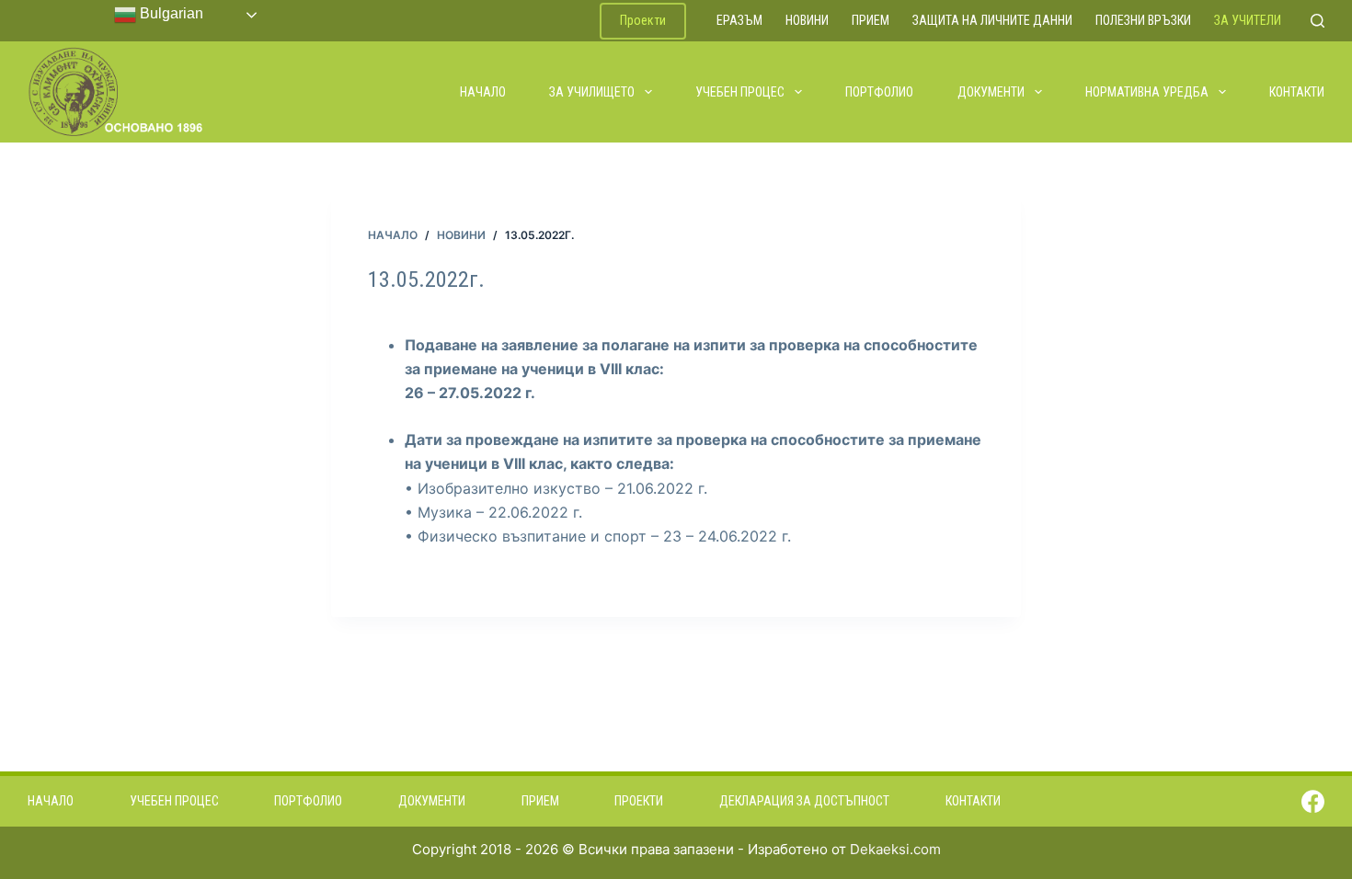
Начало (483, 92)
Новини (807, 20)
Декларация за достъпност (804, 800)
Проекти (643, 20)
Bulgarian (169, 13)
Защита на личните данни (992, 20)
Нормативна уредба (1147, 92)
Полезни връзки (1143, 20)
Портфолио (879, 92)
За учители (1247, 20)
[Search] (1317, 21)
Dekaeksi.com (895, 849)
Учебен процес (740, 92)
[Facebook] (1312, 801)
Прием (870, 20)
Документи (991, 92)
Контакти (1296, 92)
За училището (592, 92)
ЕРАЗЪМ (739, 20)
